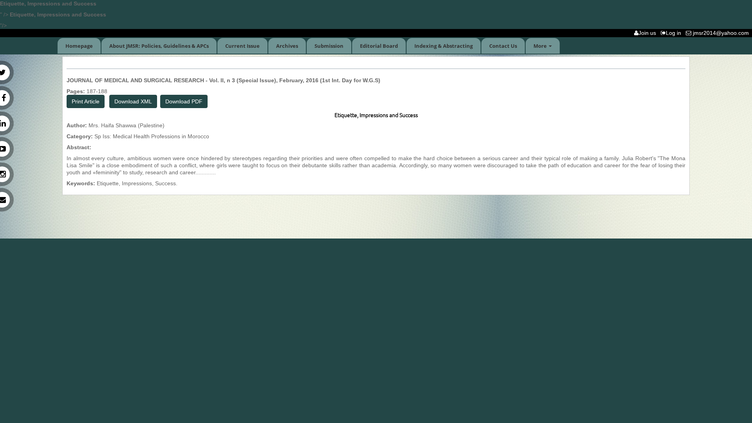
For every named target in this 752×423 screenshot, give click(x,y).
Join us (648, 33)
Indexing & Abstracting (443, 45)
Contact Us (503, 45)
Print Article (85, 101)
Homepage (79, 45)
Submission (329, 45)
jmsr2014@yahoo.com (721, 33)
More (540, 45)
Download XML (133, 101)
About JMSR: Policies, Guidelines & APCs (159, 45)
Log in (675, 33)
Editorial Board (379, 45)
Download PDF (183, 101)
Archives (287, 45)
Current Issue (242, 45)
